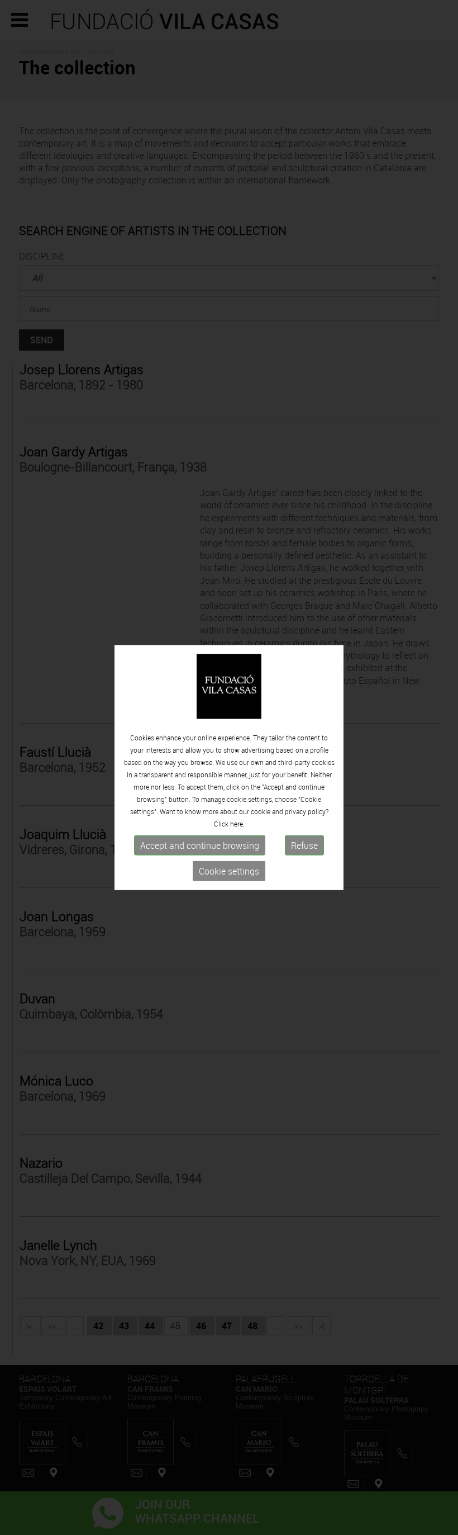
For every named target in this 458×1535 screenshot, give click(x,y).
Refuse (304, 845)
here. (237, 823)
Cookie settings (229, 871)
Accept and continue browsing (199, 845)
